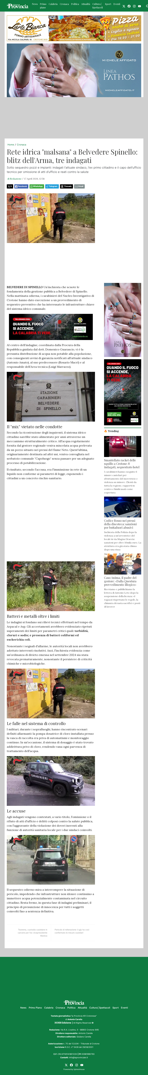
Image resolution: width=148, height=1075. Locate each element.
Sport (108, 3)
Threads (68, 186)
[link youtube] (139, 5)
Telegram (53, 186)
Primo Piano (35, 1007)
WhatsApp (38, 186)
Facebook (22, 186)
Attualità (85, 3)
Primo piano (43, 5)
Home (11, 144)
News (35, 3)
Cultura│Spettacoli (99, 1007)
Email (80, 186)
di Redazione (14, 178)
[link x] (123, 5)
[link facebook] (129, 5)
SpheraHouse (79, 1069)
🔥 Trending (111, 431)
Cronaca (64, 3)
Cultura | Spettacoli (97, 5)
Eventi (116, 3)
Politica (75, 3)
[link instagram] (134, 5)
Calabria (53, 3)
